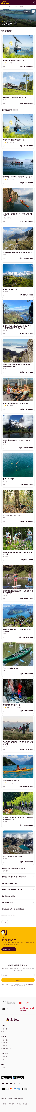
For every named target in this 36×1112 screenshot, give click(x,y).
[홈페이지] (5, 2)
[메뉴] (33, 2)
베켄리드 (15, 7)
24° (27, 11)
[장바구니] (29, 2)
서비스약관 (16, 985)
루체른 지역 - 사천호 (6, 7)
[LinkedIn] (2, 1083)
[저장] (33, 11)
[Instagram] (15, 1083)
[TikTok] (19, 1083)
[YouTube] (11, 1083)
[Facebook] (7, 1083)
